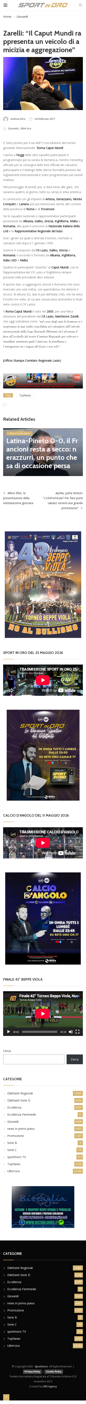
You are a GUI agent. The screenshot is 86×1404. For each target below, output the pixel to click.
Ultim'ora (25, 128)
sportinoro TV (16, 1157)
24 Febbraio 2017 (44, 119)
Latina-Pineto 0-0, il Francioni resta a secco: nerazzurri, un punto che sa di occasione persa (42, 453)
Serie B (12, 1143)
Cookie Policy (53, 1371)
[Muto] (71, 1032)
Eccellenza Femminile (21, 1114)
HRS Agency (50, 1386)
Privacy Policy (32, 1371)
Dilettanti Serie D (18, 1100)
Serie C (12, 1150)
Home (7, 17)
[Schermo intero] (77, 1032)
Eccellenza (14, 1107)
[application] (43, 1013)
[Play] (8, 1032)
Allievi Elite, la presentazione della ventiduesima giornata (18, 498)
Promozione (15, 1136)
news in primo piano (19, 433)
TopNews (25, 395)
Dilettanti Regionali (20, 1093)
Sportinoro (41, 1366)
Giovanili (22, 17)
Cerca (7, 1051)
